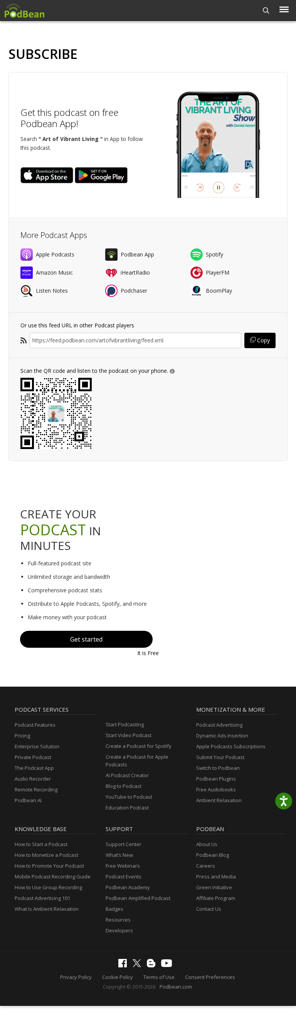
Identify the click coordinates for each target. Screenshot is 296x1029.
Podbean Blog (212, 854)
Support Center (123, 844)
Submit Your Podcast (220, 757)
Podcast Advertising (219, 724)
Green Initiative (214, 887)
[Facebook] (124, 965)
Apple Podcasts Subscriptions (231, 746)
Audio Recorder (33, 778)
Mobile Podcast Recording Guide (53, 876)
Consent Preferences (210, 977)
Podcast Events (123, 876)
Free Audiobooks (216, 789)
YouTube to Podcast (129, 796)
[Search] (266, 10)
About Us (206, 844)
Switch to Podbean (218, 767)
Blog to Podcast (123, 786)
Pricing (22, 735)
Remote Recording (36, 789)
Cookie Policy (117, 977)
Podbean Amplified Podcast (138, 898)
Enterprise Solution (37, 746)
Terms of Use (159, 977)
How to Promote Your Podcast (49, 865)
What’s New (119, 854)
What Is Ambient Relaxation (47, 908)
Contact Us (208, 908)
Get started (86, 639)
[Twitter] (139, 965)
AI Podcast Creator (127, 775)
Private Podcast (33, 757)
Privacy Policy (76, 977)
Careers (205, 865)
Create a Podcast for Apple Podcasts (137, 760)
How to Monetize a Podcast (46, 854)
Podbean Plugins (216, 778)
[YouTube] (168, 965)
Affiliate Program (215, 898)
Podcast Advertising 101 (42, 898)
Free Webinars (123, 865)
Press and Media (216, 876)
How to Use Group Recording (48, 887)
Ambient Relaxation (219, 800)
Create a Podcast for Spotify (139, 745)
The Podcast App (34, 767)
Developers (119, 930)
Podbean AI (28, 800)
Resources (118, 919)
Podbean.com (176, 986)
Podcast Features (35, 724)
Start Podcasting (125, 724)
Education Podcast (127, 807)
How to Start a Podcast (41, 844)
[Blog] (153, 965)
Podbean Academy (128, 887)
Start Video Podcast (128, 735)
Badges (114, 908)
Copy (263, 340)
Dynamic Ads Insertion (222, 735)
